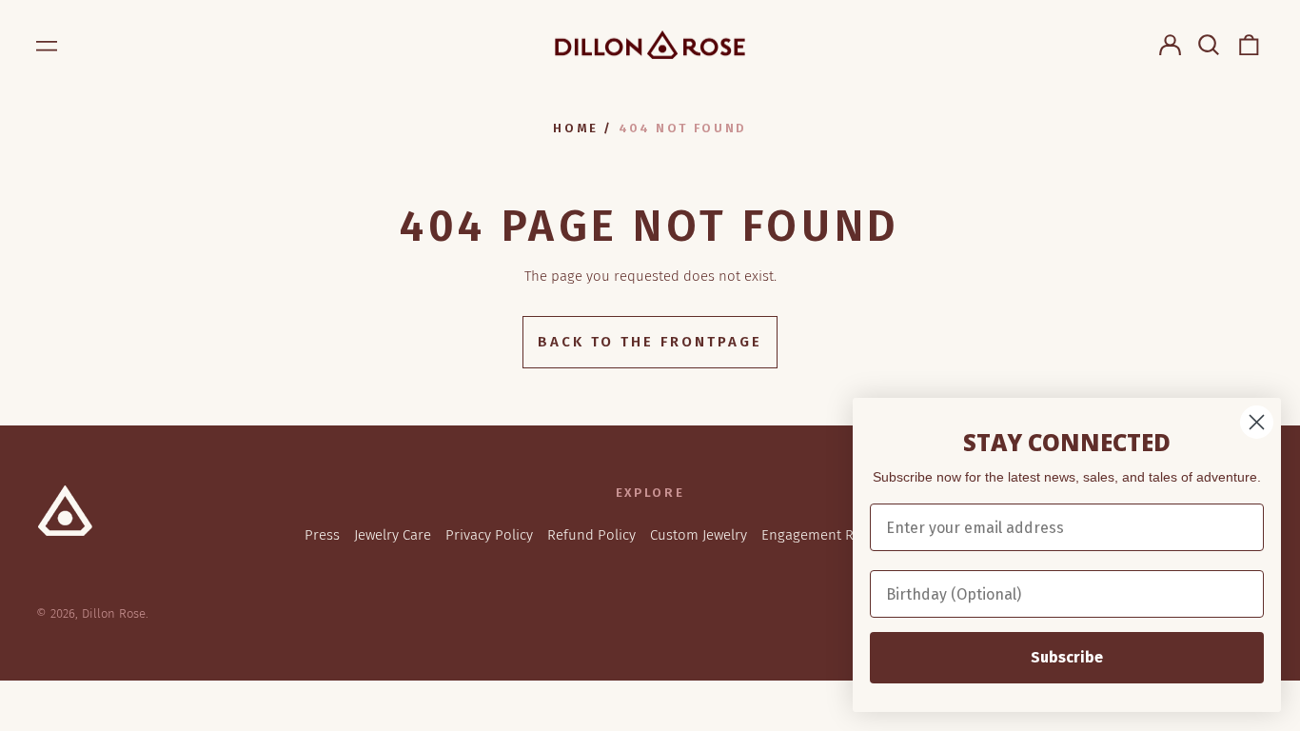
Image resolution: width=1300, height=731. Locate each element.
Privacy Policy (489, 534)
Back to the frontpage (650, 341)
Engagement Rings (820, 534)
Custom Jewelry (698, 534)
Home (576, 128)
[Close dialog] (1256, 422)
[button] (1209, 45)
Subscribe (1067, 657)
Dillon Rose (114, 613)
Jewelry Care (392, 534)
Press (322, 534)
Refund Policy (591, 534)
